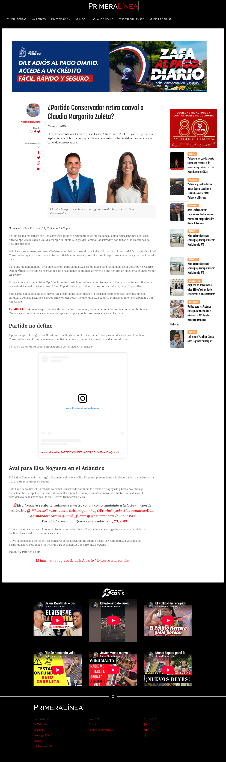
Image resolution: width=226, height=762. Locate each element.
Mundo (38, 741)
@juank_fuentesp (76, 516)
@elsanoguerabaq (82, 511)
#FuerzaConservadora (49, 511)
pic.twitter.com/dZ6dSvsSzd (113, 516)
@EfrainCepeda (109, 511)
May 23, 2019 (116, 521)
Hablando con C (43, 746)
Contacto (94, 724)
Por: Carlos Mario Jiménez (30, 121)
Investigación (41, 735)
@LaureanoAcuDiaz (138, 511)
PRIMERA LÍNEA (19, 309)
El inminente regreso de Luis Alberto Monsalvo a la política (82, 561)
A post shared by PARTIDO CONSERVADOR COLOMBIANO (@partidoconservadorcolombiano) (94, 452)
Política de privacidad (101, 730)
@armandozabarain (45, 516)
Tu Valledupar (41, 724)
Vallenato (39, 730)
